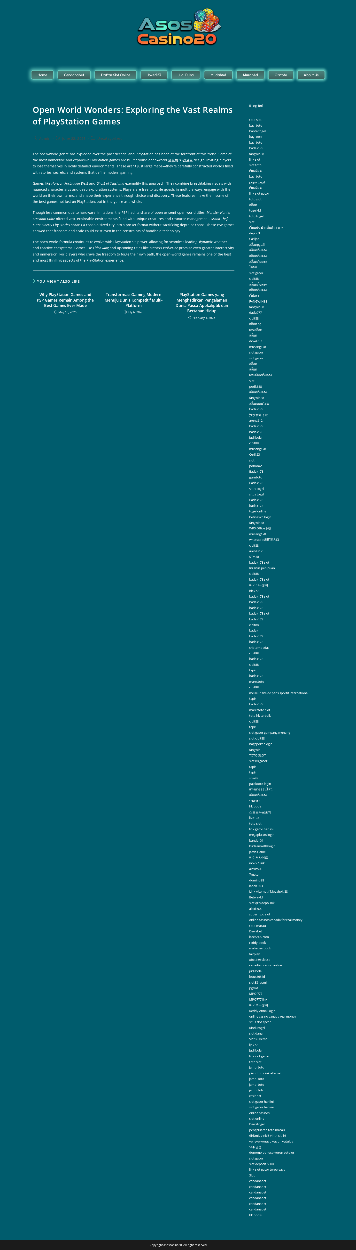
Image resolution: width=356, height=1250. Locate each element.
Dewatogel (256, 1124)
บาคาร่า (254, 800)
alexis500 (255, 869)
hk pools (255, 806)
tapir (252, 670)
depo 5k (255, 233)
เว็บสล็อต (255, 171)
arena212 (256, 420)
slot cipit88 (257, 738)
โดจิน (253, 267)
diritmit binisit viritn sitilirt (267, 1135)
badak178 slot (259, 562)
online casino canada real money (272, 1016)
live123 (254, 817)
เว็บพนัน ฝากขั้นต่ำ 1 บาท (266, 227)
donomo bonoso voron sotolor (271, 1152)
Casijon (254, 239)
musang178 (257, 347)
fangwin (255, 750)
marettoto (256, 681)
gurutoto (255, 477)
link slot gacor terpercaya (267, 1169)
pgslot (253, 988)
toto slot (255, 119)
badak (253, 630)
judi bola (255, 437)
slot (252, 222)
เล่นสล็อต (255, 330)
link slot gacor (259, 193)
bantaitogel (257, 131)
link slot (254, 159)
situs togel (256, 488)
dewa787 (255, 341)
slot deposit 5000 (261, 1164)
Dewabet (255, 931)
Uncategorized (110, 138)
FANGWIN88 (258, 301)
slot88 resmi (258, 982)
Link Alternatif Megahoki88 (268, 891)
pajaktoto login (260, 783)
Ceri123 (254, 454)
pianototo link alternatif (266, 1073)
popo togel (257, 182)
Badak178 (256, 471)
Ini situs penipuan (262, 568)
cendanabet (257, 1181)
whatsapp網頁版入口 (264, 539)
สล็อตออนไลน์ (259, 403)
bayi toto (255, 125)
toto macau (257, 925)
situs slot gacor (260, 1022)
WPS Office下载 (260, 528)
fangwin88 (256, 154)
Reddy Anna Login (262, 1011)
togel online (257, 511)
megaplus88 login (261, 834)
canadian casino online (265, 965)
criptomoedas (259, 647)
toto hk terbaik (260, 715)
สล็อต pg (255, 324)
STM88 (254, 556)
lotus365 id (257, 976)
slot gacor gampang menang (269, 732)
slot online (256, 1118)
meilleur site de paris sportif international (278, 693)
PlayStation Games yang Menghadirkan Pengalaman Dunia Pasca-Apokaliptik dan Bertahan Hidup (202, 302)
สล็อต (253, 205)
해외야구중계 (258, 585)
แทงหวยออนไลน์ (260, 789)
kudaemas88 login (262, 846)
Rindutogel (257, 1028)
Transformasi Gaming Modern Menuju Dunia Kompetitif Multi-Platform (134, 300)
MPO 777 (255, 993)
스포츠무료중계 (260, 812)
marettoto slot (259, 710)
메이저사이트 (258, 857)
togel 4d (255, 210)
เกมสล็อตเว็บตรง (260, 375)
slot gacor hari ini (261, 1101)
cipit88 (254, 278)
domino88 (256, 880)
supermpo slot (259, 914)
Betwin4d (256, 897)
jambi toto (256, 1067)
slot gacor (256, 273)
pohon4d (256, 466)
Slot (252, 1175)
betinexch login (260, 517)
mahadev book (260, 948)
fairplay (254, 954)
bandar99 (256, 840)
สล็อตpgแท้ (257, 244)
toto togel (256, 216)
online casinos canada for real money (275, 920)
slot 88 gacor (258, 761)
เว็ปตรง (254, 295)
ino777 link (257, 863)
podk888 (255, 386)
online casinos (259, 1113)
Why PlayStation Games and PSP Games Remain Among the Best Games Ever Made (65, 300)
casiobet (255, 1096)
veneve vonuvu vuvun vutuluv (271, 1141)
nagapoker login (260, 744)
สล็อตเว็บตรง (258, 250)
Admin (45, 138)
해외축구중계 (258, 1005)
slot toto (255, 165)
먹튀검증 (255, 1147)
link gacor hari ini (261, 829)
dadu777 (255, 312)
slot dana (256, 1033)
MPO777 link (258, 999)
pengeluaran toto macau (267, 1130)
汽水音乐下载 (258, 415)
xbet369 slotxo (260, 959)
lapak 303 (256, 886)
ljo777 (253, 1045)
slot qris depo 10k (262, 903)
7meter (254, 874)
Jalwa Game (257, 852)
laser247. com (259, 937)
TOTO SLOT (257, 755)
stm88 (253, 778)
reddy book (257, 942)
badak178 (256, 148)
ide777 (254, 591)
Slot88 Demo (258, 1039)
